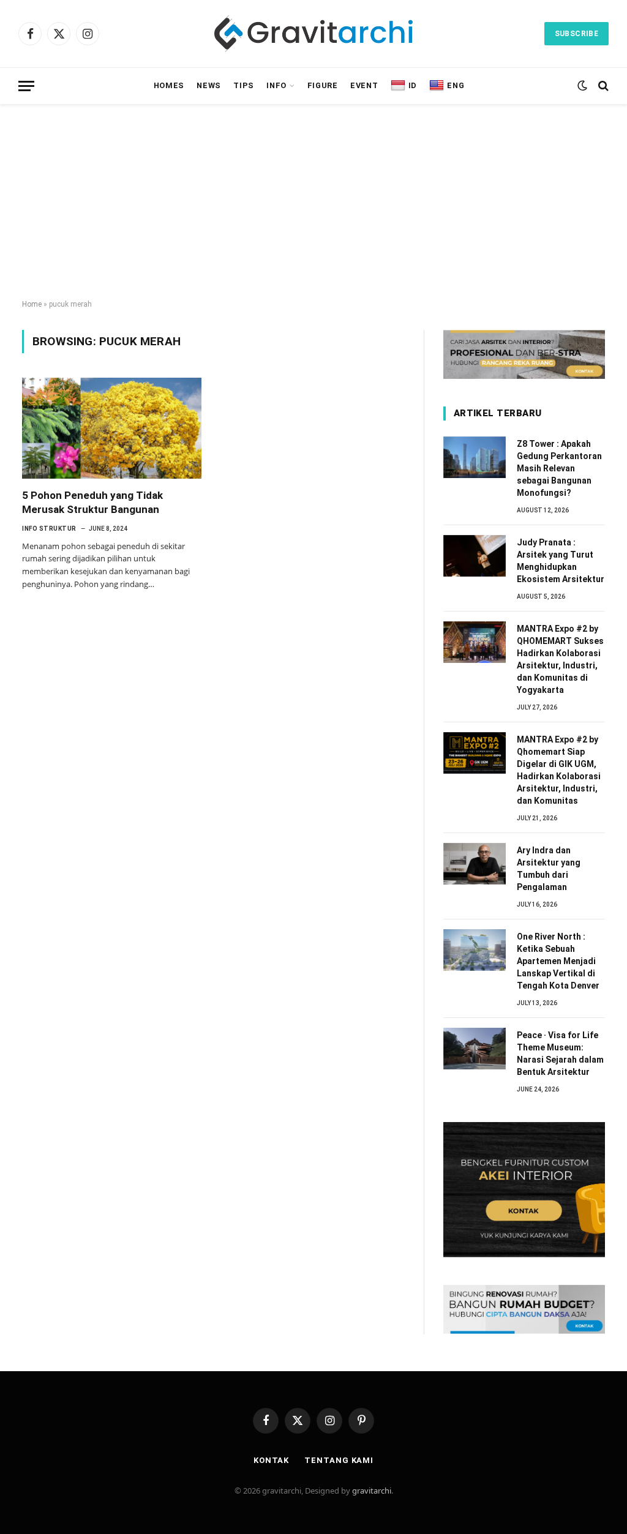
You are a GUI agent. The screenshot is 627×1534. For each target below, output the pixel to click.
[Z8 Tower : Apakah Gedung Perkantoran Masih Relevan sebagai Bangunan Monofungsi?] (474, 457)
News (209, 85)
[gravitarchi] (313, 33)
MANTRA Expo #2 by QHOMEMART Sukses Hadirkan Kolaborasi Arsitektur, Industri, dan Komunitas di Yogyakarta (560, 659)
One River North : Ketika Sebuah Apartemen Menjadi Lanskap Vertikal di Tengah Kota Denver (558, 961)
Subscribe (576, 33)
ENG (455, 85)
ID (412, 85)
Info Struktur (49, 528)
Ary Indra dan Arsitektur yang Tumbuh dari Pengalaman (548, 868)
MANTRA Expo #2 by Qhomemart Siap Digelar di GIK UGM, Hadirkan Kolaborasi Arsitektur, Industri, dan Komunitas (559, 770)
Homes (169, 85)
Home (32, 304)
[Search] (602, 86)
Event (364, 85)
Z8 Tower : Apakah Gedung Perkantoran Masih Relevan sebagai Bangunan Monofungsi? (559, 468)
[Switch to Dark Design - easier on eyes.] (582, 85)
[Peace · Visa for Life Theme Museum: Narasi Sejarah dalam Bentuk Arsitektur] (474, 1048)
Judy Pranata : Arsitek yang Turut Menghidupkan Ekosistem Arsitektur (560, 560)
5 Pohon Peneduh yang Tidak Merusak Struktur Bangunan (92, 502)
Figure (322, 85)
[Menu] (26, 86)
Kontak (271, 1460)
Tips (243, 85)
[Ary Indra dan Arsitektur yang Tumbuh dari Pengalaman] (474, 864)
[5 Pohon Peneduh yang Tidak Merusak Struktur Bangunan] (111, 428)
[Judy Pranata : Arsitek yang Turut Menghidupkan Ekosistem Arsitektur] (474, 556)
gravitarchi (371, 1490)
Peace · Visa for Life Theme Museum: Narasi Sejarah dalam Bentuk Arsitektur (560, 1053)
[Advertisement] (313, 202)
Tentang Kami (339, 1460)
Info (276, 85)
